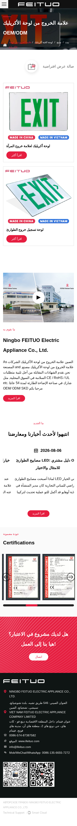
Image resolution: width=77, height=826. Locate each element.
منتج (59, 42)
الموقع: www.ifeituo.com (24, 741)
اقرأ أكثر (16, 155)
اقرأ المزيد (14, 398)
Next (71, 577)
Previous (6, 577)
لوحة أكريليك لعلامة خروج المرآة (28, 146)
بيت (67, 42)
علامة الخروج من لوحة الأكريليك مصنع (48, 367)
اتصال (38, 656)
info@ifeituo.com (20, 747)
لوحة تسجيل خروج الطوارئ (25, 229)
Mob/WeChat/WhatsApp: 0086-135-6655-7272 (39, 752)
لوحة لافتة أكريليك (43, 42)
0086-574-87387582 (22, 735)
